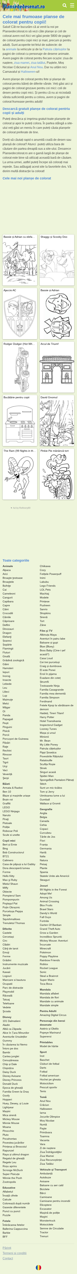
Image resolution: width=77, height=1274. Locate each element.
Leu (5, 687)
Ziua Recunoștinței (51, 1159)
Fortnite (44, 920)
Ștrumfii (44, 681)
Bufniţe (7, 585)
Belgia (43, 817)
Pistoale (7, 823)
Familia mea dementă (53, 693)
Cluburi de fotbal (49, 1063)
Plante (43, 868)
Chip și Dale (10, 1064)
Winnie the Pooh (12, 1177)
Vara (42, 1144)
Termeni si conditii (15, 1253)
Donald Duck (10, 1083)
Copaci (44, 828)
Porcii (6, 734)
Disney (7, 1017)
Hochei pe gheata (50, 1079)
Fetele (6, 1220)
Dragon (7, 632)
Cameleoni (9, 593)
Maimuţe (8, 699)
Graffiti (6, 803)
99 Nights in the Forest (53, 889)
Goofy (6, 1095)
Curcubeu (45, 832)
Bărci (43, 1193)
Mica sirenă (9, 1115)
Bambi (6, 1052)
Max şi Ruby (10, 879)
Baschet (44, 1059)
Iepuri (6, 672)
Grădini (7, 960)
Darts (43, 1067)
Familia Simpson (49, 697)
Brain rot (8, 799)
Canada (44, 820)
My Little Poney (49, 744)
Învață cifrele (10, 1195)
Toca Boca (46, 983)
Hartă (43, 852)
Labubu (44, 581)
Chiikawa (45, 566)
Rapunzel (8, 1150)
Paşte (43, 1128)
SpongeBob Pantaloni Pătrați (57, 779)
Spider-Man (47, 775)
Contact (8, 1258)
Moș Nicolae (47, 1120)
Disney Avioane (12, 1075)
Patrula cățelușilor (55, 49)
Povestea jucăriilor (13, 1142)
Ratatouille (46, 760)
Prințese (45, 601)
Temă (43, 1097)
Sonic (43, 971)
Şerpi (6, 778)
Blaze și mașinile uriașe (16, 795)
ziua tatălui (38, 62)
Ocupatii (7, 983)
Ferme (6, 956)
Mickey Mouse (11, 1119)
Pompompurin (11, 899)
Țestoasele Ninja (50, 685)
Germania (46, 848)
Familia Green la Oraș (16, 1091)
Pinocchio (8, 1130)
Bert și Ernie (10, 844)
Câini (6, 609)
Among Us (46, 897)
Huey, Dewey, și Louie (16, 1103)
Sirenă (43, 617)
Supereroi (45, 1036)
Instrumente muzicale (15, 964)
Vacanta (44, 1140)
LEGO (6, 807)
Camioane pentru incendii (55, 1200)
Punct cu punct (11, 1211)
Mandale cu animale (52, 1001)
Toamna (44, 1136)
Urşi (5, 766)
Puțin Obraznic (11, 907)
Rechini (7, 750)
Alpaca (7, 570)
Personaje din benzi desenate (52, 1022)
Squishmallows (11, 919)
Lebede (7, 683)
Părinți (7, 1248)
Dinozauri (8, 628)
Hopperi (7, 1099)
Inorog (6, 675)
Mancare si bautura (14, 979)
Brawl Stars (46, 909)
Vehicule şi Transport (53, 1169)
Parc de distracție (13, 987)
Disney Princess (12, 1079)
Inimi (42, 577)
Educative (9, 1187)
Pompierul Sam (12, 895)
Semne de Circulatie (52, 1228)
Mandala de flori (49, 997)
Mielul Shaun (10, 883)
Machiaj (44, 593)
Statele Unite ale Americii (54, 875)
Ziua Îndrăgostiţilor (51, 1151)
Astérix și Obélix (49, 1028)
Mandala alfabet (49, 993)
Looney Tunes (48, 728)
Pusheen (45, 605)
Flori (42, 840)
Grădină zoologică (13, 660)
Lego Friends (48, 585)
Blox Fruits (46, 905)
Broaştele (8, 581)
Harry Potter (47, 717)
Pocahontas (10, 1138)
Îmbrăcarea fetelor (13, 1224)
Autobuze (45, 1177)
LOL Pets (45, 589)
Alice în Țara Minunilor (16, 1032)
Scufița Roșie (47, 764)
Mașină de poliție (50, 1212)
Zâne (43, 624)
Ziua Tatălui (46, 1163)
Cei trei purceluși (50, 662)
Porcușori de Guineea (15, 738)
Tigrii (5, 762)
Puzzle (6, 1215)
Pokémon (45, 952)
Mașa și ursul (48, 732)
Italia (42, 856)
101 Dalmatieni (11, 1020)
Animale (8, 566)
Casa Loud (46, 658)
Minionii (44, 736)
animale (11, 49)
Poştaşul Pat (10, 903)
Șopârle (7, 644)
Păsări (6, 742)
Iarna (43, 1112)
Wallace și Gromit (50, 803)
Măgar (6, 707)
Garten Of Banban (50, 924)
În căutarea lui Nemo (15, 1044)
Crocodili (8, 613)
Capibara (8, 601)
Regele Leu (9, 1162)
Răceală (7, 995)
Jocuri (44, 885)
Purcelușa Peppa (13, 911)
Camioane (46, 1197)
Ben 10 (7, 791)
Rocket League (49, 968)
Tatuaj (6, 999)
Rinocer (7, 754)
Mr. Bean (45, 740)
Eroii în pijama (48, 673)
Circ (5, 940)
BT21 (6, 856)
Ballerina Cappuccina (15, 1228)
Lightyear (8, 1107)
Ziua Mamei (47, 1155)
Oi (4, 711)
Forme (6, 872)
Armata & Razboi (13, 787)
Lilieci (6, 691)
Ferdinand (46, 701)
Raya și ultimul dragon (16, 1154)
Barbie (6, 1232)
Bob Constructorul (13, 852)
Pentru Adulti (48, 1011)
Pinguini (7, 726)
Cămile (7, 617)
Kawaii (6, 971)
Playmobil (8, 991)
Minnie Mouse (11, 1123)
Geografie (46, 809)
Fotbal (43, 1071)
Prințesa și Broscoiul (15, 1146)
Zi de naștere (48, 1148)
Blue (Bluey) (47, 646)
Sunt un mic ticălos (51, 787)
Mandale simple (49, 1005)
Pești (5, 723)
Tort (42, 621)
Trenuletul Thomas (14, 923)
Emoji (6, 952)
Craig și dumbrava (50, 666)
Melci (6, 703)
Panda (6, 715)
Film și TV (46, 630)
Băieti (6, 783)
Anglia (43, 813)
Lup (5, 695)
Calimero (8, 860)
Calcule (7, 1199)
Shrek (43, 768)
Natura (44, 860)
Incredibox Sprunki (51, 936)
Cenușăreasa (11, 1060)
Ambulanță (46, 1173)
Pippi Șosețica (48, 752)
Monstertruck (47, 1220)
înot (42, 1055)
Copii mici (9, 840)
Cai (5, 589)
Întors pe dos (10, 1048)
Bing (5, 848)
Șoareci (7, 640)
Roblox (44, 964)
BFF (5, 1236)
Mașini (6, 1111)
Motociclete (46, 1224)
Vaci (5, 770)
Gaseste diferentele (14, 1207)
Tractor (44, 1232)
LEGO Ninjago (11, 811)
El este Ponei (47, 669)
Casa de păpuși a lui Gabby (19, 864)
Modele (44, 597)
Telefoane (8, 1003)
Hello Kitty (8, 875)
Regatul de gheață (13, 1158)
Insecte (7, 679)
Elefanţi (7, 636)
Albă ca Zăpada (12, 1028)
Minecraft (45, 948)
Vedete (7, 1007)
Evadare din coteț (50, 677)
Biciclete (45, 1189)
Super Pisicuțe (11, 1174)
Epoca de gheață (13, 1087)
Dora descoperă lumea (16, 868)
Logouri (7, 975)
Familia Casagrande (52, 689)
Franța (44, 844)
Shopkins (45, 613)
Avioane (44, 1181)
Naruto (7, 815)
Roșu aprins (10, 1166)
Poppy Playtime (49, 956)
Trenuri (44, 1236)
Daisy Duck (9, 1071)
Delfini (6, 624)
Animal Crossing (49, 901)
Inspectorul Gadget (51, 724)
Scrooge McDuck (13, 1170)
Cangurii (8, 597)
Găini (6, 664)
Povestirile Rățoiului (51, 756)
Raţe (5, 746)
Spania (44, 872)
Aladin (6, 1024)
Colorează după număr (16, 1203)
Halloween (28, 71)
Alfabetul (8, 1191)
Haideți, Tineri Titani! (52, 713)
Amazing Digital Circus (53, 1014)
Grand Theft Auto (50, 928)
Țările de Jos (47, 836)
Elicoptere (46, 1204)
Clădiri (6, 944)
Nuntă (43, 1124)
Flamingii (8, 648)
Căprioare (8, 621)
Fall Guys (45, 917)
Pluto (6, 1134)
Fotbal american (49, 1075)
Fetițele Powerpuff (50, 573)
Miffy (5, 887)
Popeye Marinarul (50, 1032)
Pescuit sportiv (48, 1087)
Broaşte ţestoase (13, 577)
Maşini (43, 1216)
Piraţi (6, 819)
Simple (7, 915)
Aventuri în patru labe (52, 638)
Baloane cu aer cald (51, 1185)
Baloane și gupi (49, 642)
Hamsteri (8, 668)
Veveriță (7, 774)
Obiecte (7, 891)
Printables (46, 1042)
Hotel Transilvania (50, 721)
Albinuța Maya (48, 634)
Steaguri (45, 879)
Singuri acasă (48, 772)
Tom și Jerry (47, 791)
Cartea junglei (11, 1056)
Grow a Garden (49, 932)
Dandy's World (48, 913)
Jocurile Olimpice (50, 1116)
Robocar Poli (10, 830)
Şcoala (7, 1011)
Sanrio (43, 609)
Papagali (8, 719)
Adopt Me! (46, 893)
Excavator (46, 1208)
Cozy (43, 570)
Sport (43, 1051)
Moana (7, 1126)
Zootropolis (9, 1181)
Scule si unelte (11, 834)
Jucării (6, 968)
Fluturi (6, 652)
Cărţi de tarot (10, 948)
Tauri (5, 758)
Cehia (43, 824)
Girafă (6, 656)
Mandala (45, 989)
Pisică (6, 730)
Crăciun (44, 1104)
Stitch (43, 783)
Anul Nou (36, 67)
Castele (7, 932)
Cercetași (8, 936)
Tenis (43, 1091)
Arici (5, 573)
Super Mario (47, 979)
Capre (6, 605)
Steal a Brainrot (49, 975)
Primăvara (46, 1132)
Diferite (7, 928)
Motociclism (47, 1083)
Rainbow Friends (50, 960)
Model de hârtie (49, 1046)
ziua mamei (21, 62)
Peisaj (43, 864)
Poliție (6, 826)
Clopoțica (8, 1068)
